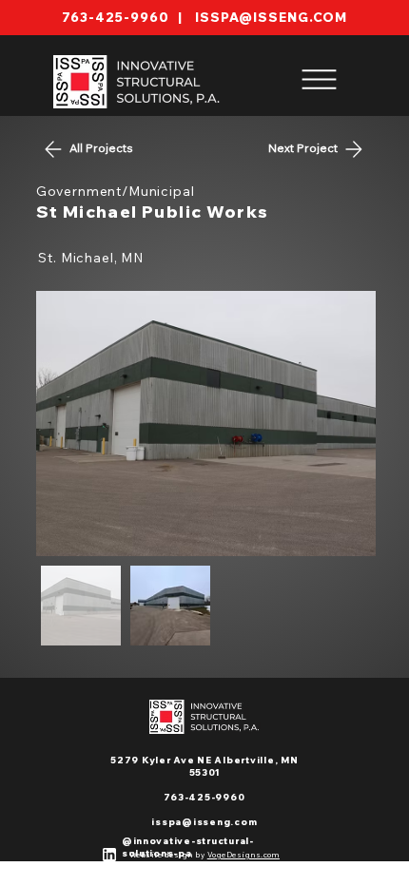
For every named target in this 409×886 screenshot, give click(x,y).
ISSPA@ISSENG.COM (271, 17)
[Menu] (319, 79)
